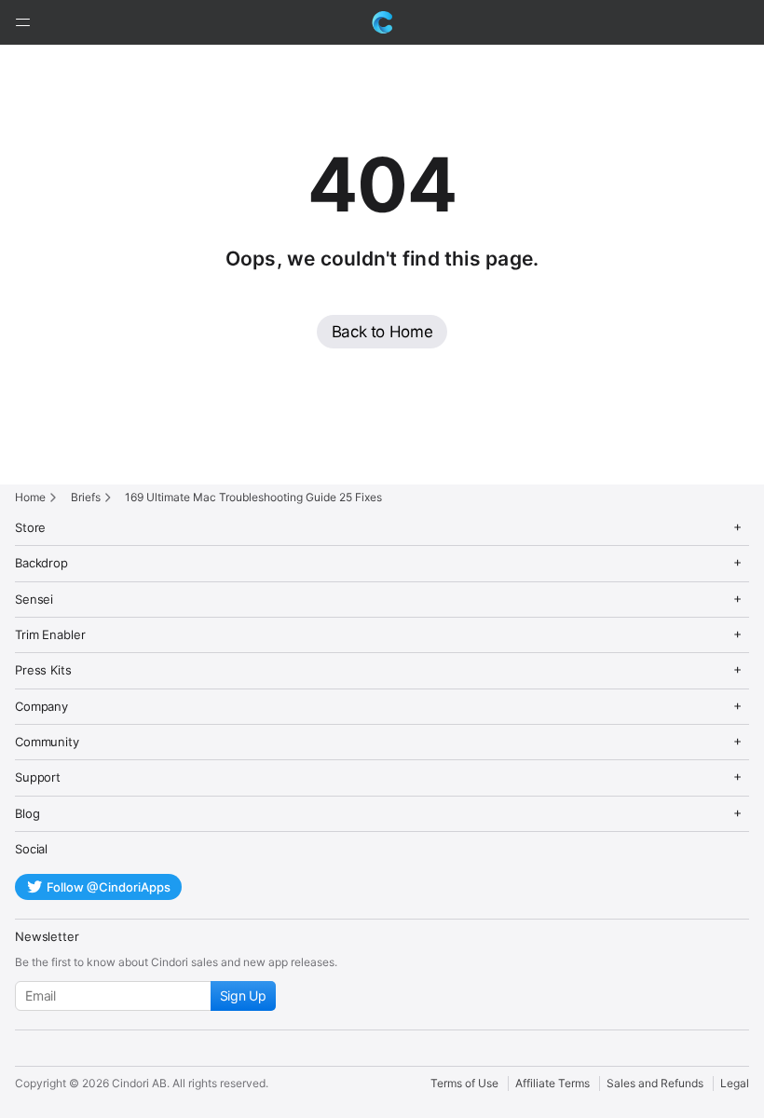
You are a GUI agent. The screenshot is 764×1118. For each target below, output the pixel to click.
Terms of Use (464, 1083)
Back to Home (382, 331)
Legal (734, 1083)
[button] (22, 22)
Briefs (86, 497)
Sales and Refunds (655, 1083)
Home (30, 497)
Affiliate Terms (552, 1083)
